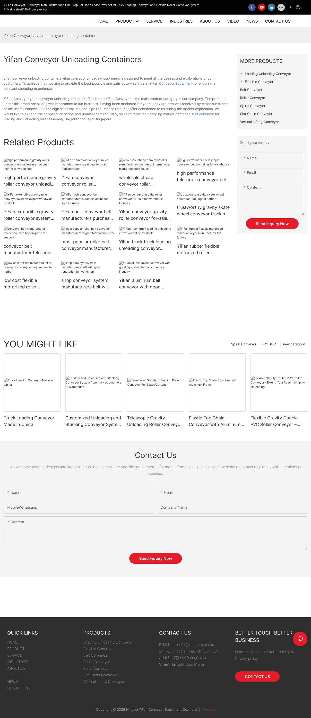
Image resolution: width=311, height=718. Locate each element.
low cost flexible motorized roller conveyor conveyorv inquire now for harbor (27, 284)
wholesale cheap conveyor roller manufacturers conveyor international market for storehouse (144, 181)
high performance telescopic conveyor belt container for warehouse (202, 177)
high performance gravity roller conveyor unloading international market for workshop (30, 181)
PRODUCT (269, 344)
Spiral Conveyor (243, 344)
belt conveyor (203, 114)
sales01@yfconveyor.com (194, 644)
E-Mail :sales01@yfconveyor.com (26, 9)
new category (294, 344)
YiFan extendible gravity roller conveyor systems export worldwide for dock (28, 215)
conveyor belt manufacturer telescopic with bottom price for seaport (29, 250)
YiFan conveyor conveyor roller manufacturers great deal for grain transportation (87, 181)
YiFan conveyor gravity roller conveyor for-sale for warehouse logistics (143, 215)
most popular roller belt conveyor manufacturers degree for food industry (86, 245)
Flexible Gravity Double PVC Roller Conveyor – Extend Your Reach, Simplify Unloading (274, 421)
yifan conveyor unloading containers (66, 35)
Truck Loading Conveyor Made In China (29, 421)
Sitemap (208, 709)
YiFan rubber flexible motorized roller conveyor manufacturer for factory (201, 250)
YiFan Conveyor (17, 35)
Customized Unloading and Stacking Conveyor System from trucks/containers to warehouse (93, 421)
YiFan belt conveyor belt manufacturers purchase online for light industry (86, 215)
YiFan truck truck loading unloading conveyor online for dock (145, 245)
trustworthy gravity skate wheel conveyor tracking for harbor (203, 211)
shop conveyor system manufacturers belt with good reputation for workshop (86, 284)
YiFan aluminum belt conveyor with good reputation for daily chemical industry (140, 284)
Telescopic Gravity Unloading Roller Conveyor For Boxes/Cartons (154, 421)
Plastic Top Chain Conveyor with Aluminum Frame (215, 421)
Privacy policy (246, 658)
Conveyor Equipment (175, 83)
